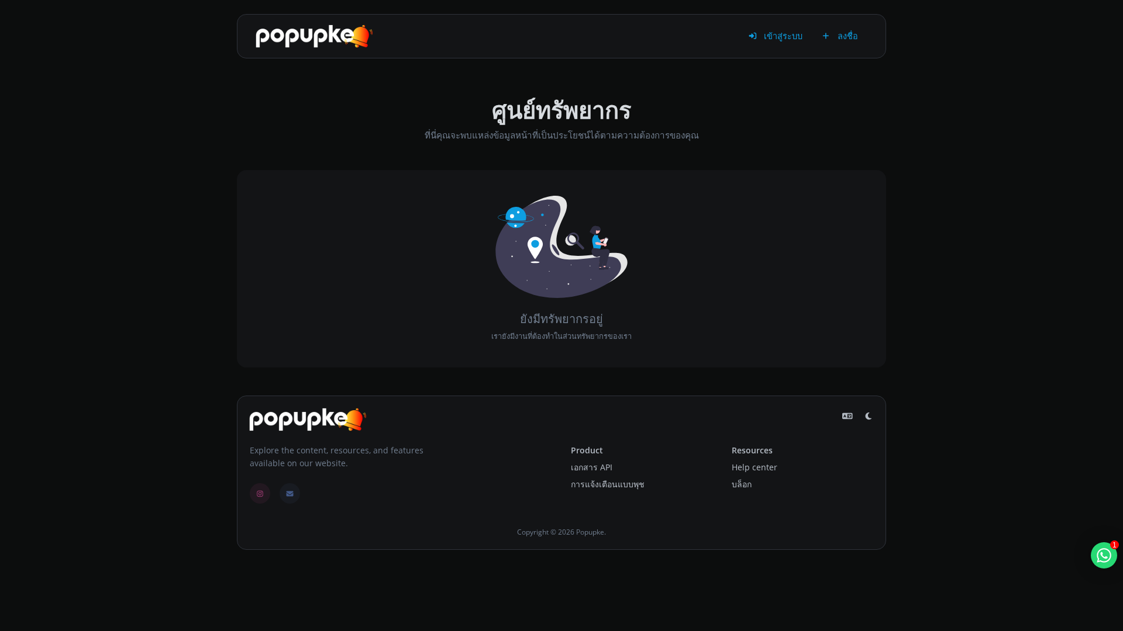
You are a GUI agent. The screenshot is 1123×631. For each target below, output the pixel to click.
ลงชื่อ (846, 35)
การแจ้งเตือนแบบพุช (608, 484)
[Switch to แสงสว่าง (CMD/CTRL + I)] (868, 416)
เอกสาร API (591, 467)
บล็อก (742, 484)
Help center (754, 467)
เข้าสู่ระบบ (782, 35)
